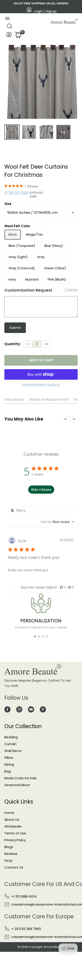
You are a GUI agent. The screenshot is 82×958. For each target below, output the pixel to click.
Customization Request (28, 290)
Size (7, 203)
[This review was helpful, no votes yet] (61, 587)
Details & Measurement (49, 399)
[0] (18, 36)
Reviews (10, 853)
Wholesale (12, 826)
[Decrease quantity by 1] (27, 344)
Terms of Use (15, 833)
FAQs (8, 860)
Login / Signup (45, 11)
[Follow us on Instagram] (19, 709)
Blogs (8, 847)
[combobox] (57, 522)
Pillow (8, 757)
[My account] (9, 36)
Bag (7, 771)
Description (14, 399)
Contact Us (13, 867)
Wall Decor (13, 750)
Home (9, 812)
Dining (9, 764)
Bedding (11, 737)
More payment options (41, 384)
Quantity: (12, 344)
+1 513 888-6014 (24, 896)
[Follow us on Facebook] (7, 709)
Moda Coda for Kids (20, 778)
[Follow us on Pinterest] (43, 709)
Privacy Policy (15, 840)
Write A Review (41, 489)
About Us (11, 819)
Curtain (10, 744)
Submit (15, 327)
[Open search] (9, 27)
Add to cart (41, 360)
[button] (35, 636)
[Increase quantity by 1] (46, 344)
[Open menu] (7, 19)
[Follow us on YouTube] (31, 709)
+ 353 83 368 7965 (26, 928)
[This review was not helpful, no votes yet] (69, 587)
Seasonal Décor (17, 785)
